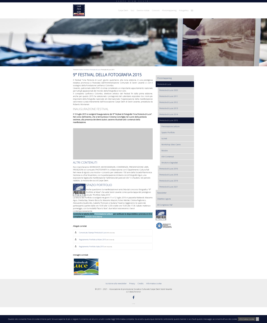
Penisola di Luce (95, 70)
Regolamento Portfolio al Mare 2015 (92, 239)
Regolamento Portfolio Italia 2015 (91, 246)
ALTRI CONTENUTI (85, 162)
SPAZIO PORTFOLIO (99, 185)
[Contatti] (192, 10)
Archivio (86, 70)
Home (81, 70)
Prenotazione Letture (104, 214)
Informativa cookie (246, 319)
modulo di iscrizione (93, 216)
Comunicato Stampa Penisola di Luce (92, 232)
